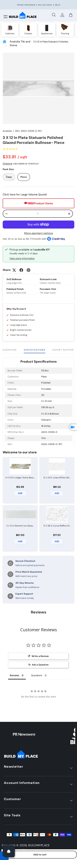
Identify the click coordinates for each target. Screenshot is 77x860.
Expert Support (63, 349)
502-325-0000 (45, 5)
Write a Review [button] (40, 656)
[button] (70, 15)
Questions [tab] (36, 675)
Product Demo (43, 203)
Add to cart (40, 854)
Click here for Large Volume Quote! (25, 194)
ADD (20, 493)
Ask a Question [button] (40, 664)
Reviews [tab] (14, 675)
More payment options (38, 233)
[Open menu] (6, 17)
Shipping (7, 163)
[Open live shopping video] (73, 427)
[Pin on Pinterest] (28, 270)
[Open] (9, 851)
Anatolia (7, 130)
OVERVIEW (10, 349)
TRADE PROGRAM (26, 5)
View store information (22, 258)
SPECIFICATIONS (34, 349)
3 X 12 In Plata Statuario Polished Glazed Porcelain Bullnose (50, 41)
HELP (57, 5)
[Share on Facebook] (21, 270)
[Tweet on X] (14, 270)
